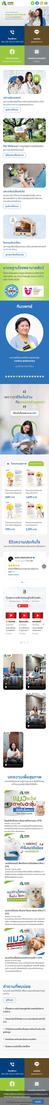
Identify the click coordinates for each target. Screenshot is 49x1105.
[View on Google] (10, 559)
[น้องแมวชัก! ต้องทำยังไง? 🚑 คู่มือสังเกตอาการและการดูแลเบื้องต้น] (24, 615)
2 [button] (24, 642)
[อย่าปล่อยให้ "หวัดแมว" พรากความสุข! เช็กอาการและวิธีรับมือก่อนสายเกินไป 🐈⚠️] (37, 615)
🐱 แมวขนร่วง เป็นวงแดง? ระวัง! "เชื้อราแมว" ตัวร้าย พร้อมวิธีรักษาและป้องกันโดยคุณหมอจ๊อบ (11, 621)
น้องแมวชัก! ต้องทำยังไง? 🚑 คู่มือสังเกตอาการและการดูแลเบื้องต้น (24, 621)
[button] (3, 16)
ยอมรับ (38, 1101)
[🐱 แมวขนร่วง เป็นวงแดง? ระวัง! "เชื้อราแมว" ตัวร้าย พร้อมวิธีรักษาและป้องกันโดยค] (11, 615)
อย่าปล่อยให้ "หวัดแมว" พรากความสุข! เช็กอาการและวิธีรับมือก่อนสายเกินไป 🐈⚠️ (37, 621)
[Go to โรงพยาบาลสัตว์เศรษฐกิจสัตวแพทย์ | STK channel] (24, 591)
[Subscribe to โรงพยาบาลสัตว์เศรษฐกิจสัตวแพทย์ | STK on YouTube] (24, 605)
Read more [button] (13, 574)
